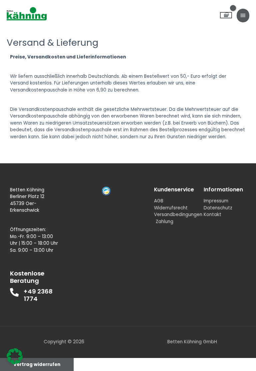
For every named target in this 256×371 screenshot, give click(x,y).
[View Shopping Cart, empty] (226, 15)
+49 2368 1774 (38, 295)
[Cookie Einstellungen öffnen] (15, 363)
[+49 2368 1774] (14, 292)
